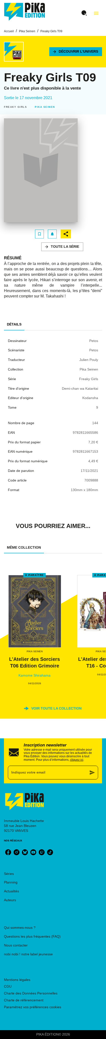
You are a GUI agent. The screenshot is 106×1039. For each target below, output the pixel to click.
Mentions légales (17, 980)
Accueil (9, 31)
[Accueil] (24, 11)
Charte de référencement (23, 1000)
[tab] (14, 324)
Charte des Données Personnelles (30, 993)
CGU (8, 986)
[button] (75, 51)
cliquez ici (76, 759)
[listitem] (8, 852)
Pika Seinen (27, 31)
